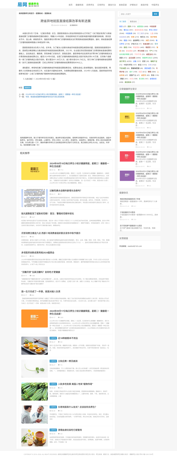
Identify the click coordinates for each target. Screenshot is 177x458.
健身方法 (112, 4)
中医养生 (155, 4)
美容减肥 (147, 68)
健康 (121, 58)
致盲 (121, 26)
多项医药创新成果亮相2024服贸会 (37, 252)
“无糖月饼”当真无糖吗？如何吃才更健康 (40, 272)
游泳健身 (129, 51)
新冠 (139, 65)
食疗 (131, 72)
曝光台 (126, 30)
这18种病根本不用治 (68, 338)
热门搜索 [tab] (122, 21)
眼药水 (142, 37)
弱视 (125, 47)
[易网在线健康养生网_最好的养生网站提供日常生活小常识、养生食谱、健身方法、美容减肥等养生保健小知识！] (28, 4)
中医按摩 (153, 26)
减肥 (147, 40)
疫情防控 (153, 78)
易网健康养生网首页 (26, 13)
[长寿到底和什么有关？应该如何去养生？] (34, 414)
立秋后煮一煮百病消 (68, 361)
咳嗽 (132, 37)
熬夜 (152, 75)
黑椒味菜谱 (135, 68)
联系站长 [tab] (133, 21)
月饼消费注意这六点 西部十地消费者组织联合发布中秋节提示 (50, 233)
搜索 (155, 14)
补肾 (131, 78)
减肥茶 (143, 75)
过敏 (134, 61)
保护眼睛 (153, 37)
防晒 (150, 65)
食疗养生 (122, 61)
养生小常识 (153, 30)
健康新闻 (79, 4)
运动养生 (136, 40)
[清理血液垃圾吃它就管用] (34, 437)
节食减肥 (122, 68)
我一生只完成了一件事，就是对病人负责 (40, 291)
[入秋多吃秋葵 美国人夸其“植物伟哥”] (34, 392)
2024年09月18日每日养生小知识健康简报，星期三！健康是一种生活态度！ (54, 94)
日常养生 (101, 4)
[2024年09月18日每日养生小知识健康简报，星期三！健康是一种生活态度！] (34, 171)
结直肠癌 (122, 37)
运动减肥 (132, 58)
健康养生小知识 (135, 454)
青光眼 (141, 78)
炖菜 (140, 72)
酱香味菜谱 (139, 30)
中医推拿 (129, 33)
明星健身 (136, 47)
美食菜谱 (123, 4)
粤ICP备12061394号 (146, 454)
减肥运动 (149, 54)
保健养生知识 (147, 58)
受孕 (156, 44)
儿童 (151, 33)
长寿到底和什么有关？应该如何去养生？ (77, 406)
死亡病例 (140, 33)
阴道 (122, 78)
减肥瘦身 (140, 26)
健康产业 (132, 75)
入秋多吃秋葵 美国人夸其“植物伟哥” (75, 384)
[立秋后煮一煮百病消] (34, 369)
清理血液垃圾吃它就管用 (70, 429)
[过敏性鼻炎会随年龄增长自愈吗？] (34, 198)
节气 (151, 51)
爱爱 (144, 61)
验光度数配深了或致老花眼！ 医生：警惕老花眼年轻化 (47, 213)
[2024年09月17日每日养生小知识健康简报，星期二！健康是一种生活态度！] (34, 318)
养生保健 (141, 51)
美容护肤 (144, 4)
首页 (70, 4)
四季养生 (90, 4)
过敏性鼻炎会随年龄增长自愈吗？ (66, 190)
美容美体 (128, 82)
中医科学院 (128, 65)
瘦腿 (125, 40)
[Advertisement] (65, 117)
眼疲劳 (148, 47)
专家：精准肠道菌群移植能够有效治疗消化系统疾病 (45, 97)
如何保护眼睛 (124, 54)
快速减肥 (146, 44)
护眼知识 (134, 4)
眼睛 (149, 72)
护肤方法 (134, 44)
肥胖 (129, 26)
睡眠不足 (154, 61)
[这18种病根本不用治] (34, 346)
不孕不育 (137, 54)
